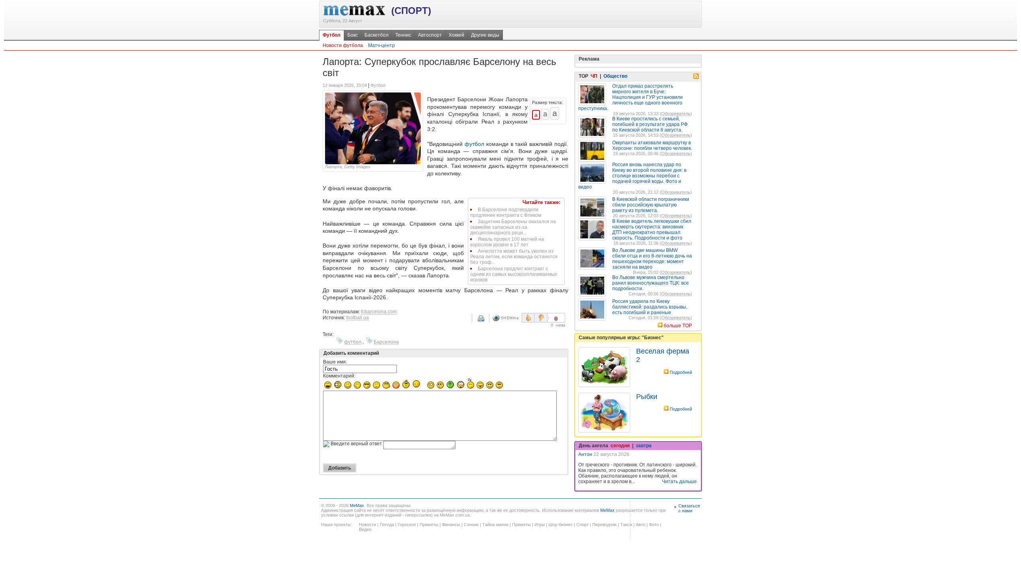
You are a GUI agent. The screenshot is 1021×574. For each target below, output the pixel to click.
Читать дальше (679, 481)
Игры (539, 524)
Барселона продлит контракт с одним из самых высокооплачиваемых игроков (513, 274)
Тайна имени (495, 524)
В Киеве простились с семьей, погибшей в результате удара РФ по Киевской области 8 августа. (650, 124)
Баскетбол (376, 35)
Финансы (451, 524)
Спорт (582, 524)
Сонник (471, 524)
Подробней (681, 372)
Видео (365, 529)
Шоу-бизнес (560, 524)
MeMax (357, 505)
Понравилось (528, 317)
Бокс (352, 35)
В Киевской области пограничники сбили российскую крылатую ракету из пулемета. (650, 205)
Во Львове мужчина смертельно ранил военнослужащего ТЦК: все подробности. (650, 283)
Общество (615, 76)
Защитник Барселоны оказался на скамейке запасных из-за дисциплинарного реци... (513, 227)
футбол (474, 144)
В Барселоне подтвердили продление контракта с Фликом (505, 212)
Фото (654, 524)
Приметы (429, 524)
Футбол (332, 35)
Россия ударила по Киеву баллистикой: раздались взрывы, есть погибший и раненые (649, 307)
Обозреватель (675, 113)
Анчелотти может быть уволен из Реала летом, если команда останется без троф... (514, 256)
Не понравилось (542, 317)
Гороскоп (407, 524)
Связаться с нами (689, 508)
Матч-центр (381, 45)
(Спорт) (411, 10)
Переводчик (604, 524)
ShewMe (507, 318)
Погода (387, 524)
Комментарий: (339, 376)
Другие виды (485, 35)
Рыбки (646, 397)
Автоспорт (430, 35)
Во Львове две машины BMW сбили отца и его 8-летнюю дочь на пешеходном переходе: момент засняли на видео (652, 259)
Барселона (386, 342)
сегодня (620, 445)
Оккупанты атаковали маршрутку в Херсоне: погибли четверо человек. (652, 145)
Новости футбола (343, 45)
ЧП (594, 76)
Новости (367, 524)
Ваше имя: (335, 362)
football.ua (357, 317)
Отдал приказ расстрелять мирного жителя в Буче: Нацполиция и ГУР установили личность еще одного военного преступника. (630, 97)
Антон (585, 454)
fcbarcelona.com (379, 312)
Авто (640, 524)
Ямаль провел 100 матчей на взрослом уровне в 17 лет (507, 242)
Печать (486, 321)
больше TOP (678, 325)
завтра (644, 445)
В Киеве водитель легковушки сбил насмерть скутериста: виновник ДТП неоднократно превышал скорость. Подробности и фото (651, 229)
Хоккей (456, 35)
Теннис (403, 35)
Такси (626, 524)
